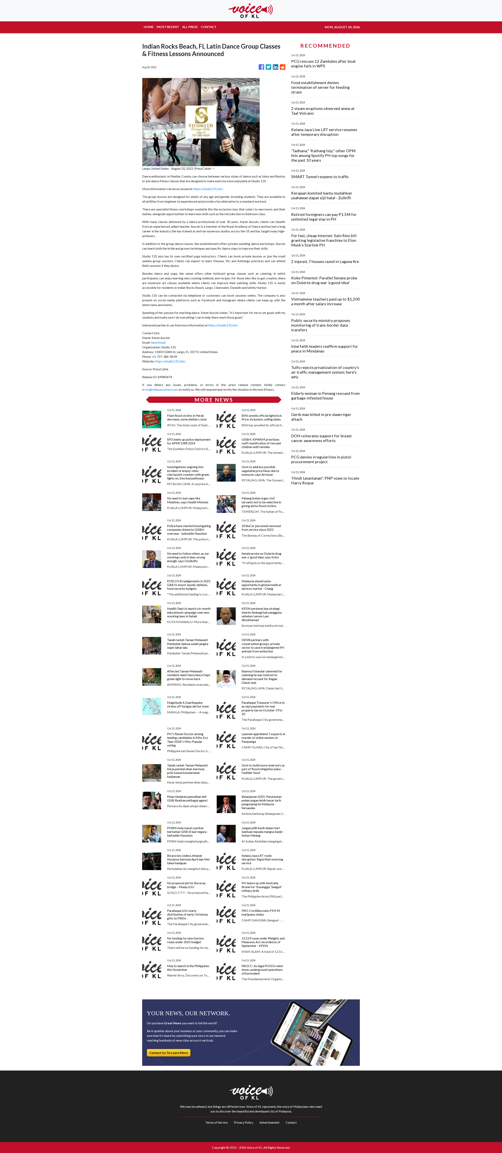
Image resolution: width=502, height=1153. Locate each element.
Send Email (158, 342)
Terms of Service (216, 1122)
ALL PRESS (190, 27)
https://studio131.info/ (170, 361)
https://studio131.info (208, 189)
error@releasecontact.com (160, 389)
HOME (149, 27)
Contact (291, 1122)
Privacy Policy (243, 1122)
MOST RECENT (168, 27)
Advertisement (269, 1122)
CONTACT (208, 27)
